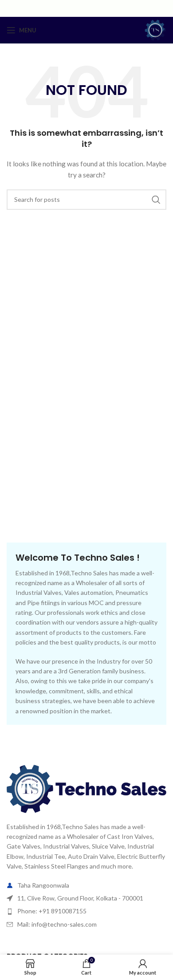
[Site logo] (155, 29)
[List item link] (86, 911)
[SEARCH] (156, 199)
